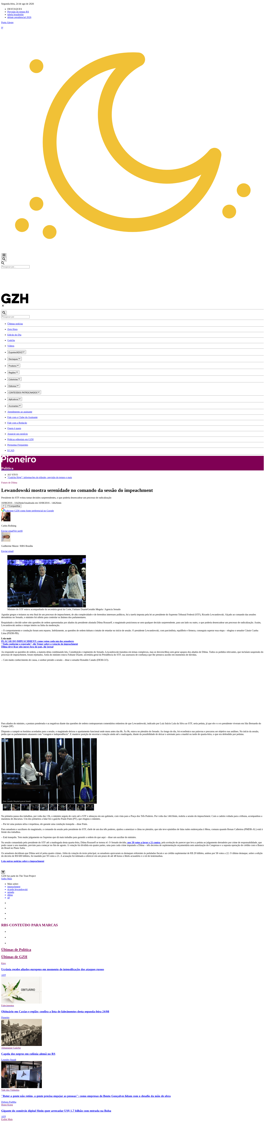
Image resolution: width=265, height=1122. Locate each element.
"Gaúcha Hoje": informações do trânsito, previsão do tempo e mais (39, 477)
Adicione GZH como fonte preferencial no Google (29, 510)
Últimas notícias (15, 323)
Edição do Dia (14, 334)
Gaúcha (11, 340)
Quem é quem (14, 428)
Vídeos (10, 345)
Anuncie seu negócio (17, 434)
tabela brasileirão (15, 14)
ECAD (10, 450)
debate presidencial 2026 (19, 17)
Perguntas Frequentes (17, 445)
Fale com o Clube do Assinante (22, 417)
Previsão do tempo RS (18, 11)
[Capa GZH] (132, 273)
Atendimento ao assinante (19, 411)
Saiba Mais (6, 878)
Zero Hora (12, 329)
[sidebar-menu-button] (4, 255)
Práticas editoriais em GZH (20, 439)
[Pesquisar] (4, 313)
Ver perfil (18, 531)
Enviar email (7, 531)
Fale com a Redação (17, 422)
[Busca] (4, 259)
